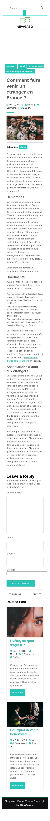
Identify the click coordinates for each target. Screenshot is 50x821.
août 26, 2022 (19, 740)
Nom (10, 538)
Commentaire (14, 492)
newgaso (10, 66)
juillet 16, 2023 (19, 651)
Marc (12, 654)
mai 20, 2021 (15, 104)
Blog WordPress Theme (19, 801)
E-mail (11, 554)
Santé (22, 66)
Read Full (18, 694)
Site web (11, 570)
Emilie (30, 104)
